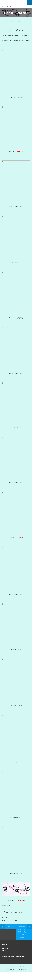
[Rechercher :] (11, 6)
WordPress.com (21, 969)
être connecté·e (17, 918)
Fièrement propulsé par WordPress (16, 967)
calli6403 (20, 21)
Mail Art (10, 927)
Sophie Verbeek (11, 2)
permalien (10, 905)
